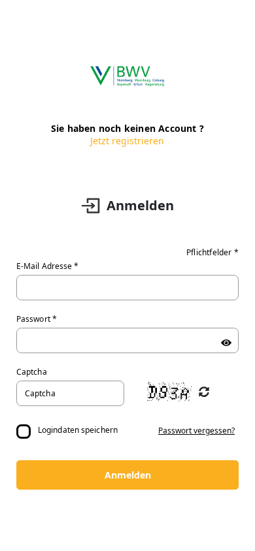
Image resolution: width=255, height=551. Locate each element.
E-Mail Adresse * (47, 266)
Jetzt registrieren (127, 140)
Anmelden (128, 475)
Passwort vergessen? (196, 430)
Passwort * (36, 318)
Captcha (31, 371)
